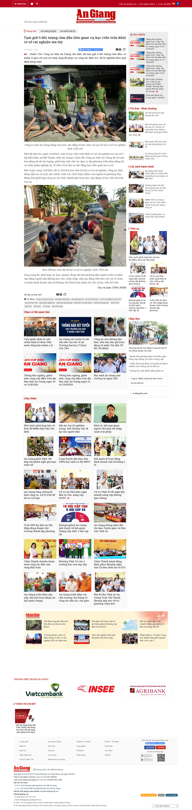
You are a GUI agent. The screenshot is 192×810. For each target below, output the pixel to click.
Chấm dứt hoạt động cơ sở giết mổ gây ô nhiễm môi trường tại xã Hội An (148, 365)
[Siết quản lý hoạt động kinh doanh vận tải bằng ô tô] (110, 446)
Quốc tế (22, 750)
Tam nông (52, 755)
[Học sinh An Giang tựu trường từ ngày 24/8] (110, 363)
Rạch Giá (28, 306)
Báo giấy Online (147, 4)
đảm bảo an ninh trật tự (83, 303)
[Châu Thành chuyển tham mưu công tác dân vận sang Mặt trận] (40, 549)
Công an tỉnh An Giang (44, 299)
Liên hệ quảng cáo (127, 4)
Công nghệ (80, 746)
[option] (44, 691)
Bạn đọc (135, 318)
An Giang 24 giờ (48, 31)
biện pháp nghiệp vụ (47, 303)
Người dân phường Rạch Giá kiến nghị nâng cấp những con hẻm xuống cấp (147, 357)
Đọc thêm (31, 398)
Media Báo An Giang (56, 759)
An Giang (46, 306)
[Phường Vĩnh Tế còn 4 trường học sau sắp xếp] (75, 549)
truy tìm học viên (31, 303)
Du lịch (107, 755)
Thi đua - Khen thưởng (143, 108)
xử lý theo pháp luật (101, 303)
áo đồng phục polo (139, 393)
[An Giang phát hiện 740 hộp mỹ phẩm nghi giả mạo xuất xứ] (40, 446)
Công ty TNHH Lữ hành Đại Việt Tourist (147, 378)
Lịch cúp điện (164, 4)
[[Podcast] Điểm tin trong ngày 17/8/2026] (137, 98)
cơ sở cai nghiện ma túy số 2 (110, 299)
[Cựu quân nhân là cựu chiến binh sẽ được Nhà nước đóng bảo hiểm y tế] (40, 327)
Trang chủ (30, 31)
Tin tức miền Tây (26, 759)
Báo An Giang (57, 306)
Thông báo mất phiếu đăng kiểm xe (147, 370)
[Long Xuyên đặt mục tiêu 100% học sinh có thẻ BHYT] (75, 446)
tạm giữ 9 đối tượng (62, 299)
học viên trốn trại (91, 299)
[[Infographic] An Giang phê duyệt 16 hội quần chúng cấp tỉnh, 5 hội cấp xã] (75, 513)
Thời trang (80, 755)
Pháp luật (109, 746)
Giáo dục (51, 746)
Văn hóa (51, 750)
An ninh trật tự (67, 31)
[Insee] (96, 689)
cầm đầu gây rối (77, 299)
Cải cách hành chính (142, 166)
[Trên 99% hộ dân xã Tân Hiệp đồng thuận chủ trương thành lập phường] (40, 513)
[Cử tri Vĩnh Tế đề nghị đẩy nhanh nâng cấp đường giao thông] (110, 480)
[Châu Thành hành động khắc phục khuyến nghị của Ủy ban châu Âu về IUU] (110, 549)
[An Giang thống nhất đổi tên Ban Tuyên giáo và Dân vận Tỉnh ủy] (110, 513)
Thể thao (80, 750)
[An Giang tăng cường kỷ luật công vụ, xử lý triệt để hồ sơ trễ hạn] (40, 480)
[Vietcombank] (44, 691)
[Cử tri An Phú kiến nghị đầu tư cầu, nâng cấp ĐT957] (75, 480)
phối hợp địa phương (64, 303)
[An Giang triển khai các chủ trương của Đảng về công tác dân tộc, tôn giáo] (75, 582)
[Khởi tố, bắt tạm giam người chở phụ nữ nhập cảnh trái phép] (110, 413)
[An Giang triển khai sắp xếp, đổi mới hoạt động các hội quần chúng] (40, 582)
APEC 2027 (115, 303)
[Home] (32, 3)
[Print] (120, 50)
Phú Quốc (37, 306)
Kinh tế (22, 746)
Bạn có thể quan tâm (37, 312)
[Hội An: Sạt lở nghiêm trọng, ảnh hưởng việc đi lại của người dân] (75, 413)
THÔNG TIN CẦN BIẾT (25, 704)
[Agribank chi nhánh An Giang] (147, 690)
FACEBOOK (150, 747)
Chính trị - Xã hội (83, 741)
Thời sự (134, 228)
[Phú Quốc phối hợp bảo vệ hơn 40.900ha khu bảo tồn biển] (40, 413)
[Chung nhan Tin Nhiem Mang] (47, 769)
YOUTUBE (160, 747)
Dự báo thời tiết (137, 383)
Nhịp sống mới (25, 755)
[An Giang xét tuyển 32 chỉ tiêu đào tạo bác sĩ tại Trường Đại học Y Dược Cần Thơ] (75, 327)
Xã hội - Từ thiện (112, 741)
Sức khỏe (109, 750)
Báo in (161, 795)
